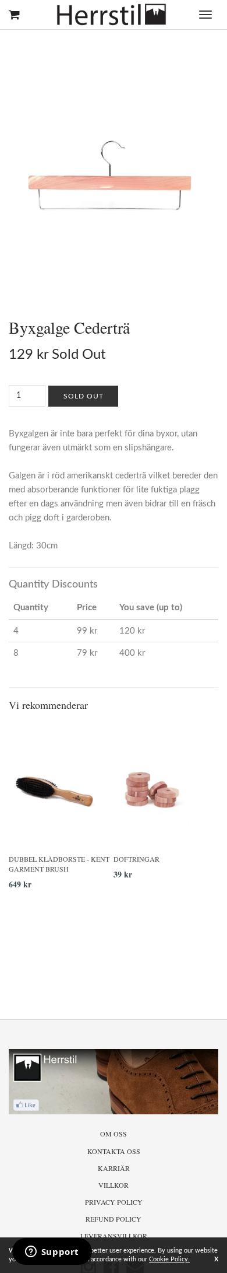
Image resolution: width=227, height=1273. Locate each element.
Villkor (113, 1185)
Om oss (113, 1133)
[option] (61, 810)
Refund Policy (113, 1218)
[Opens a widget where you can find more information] (52, 1252)
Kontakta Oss (113, 1151)
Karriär (114, 1168)
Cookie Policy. (169, 1259)
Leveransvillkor (113, 1235)
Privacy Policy (114, 1201)
